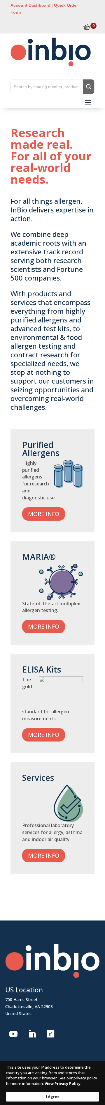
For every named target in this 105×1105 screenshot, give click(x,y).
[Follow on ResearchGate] (51, 1034)
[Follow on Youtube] (13, 1034)
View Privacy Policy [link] (62, 1083)
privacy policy (85, 1078)
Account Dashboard (30, 5)
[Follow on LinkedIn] (32, 1034)
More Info (43, 514)
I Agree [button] (53, 1096)
